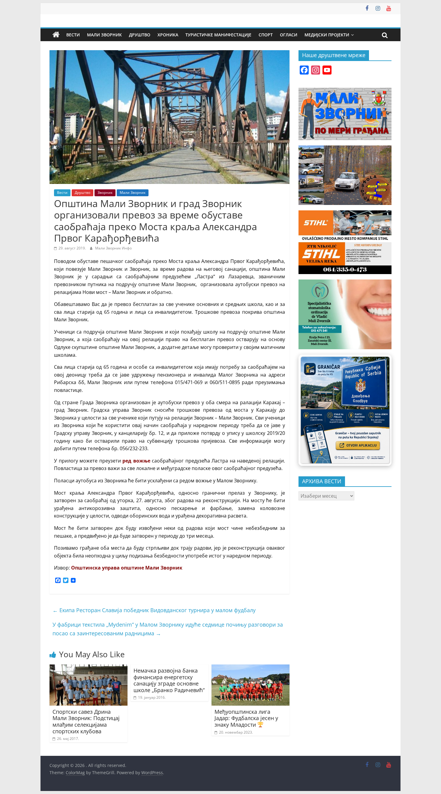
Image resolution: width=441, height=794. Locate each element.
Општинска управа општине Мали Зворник (126, 567)
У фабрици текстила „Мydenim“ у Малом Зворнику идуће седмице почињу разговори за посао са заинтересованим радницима (167, 629)
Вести (73, 35)
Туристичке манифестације (218, 35)
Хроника (168, 35)
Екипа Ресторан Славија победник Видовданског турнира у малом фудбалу (154, 610)
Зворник (105, 192)
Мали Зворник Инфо (113, 248)
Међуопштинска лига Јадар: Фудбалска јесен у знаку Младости (246, 718)
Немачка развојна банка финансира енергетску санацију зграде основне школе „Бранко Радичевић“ (169, 680)
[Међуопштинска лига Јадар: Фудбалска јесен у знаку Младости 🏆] (251, 668)
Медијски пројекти (326, 35)
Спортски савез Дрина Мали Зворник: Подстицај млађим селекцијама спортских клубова (86, 721)
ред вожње (136, 460)
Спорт (266, 35)
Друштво (139, 35)
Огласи (288, 35)
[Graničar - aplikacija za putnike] (345, 410)
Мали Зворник (104, 35)
